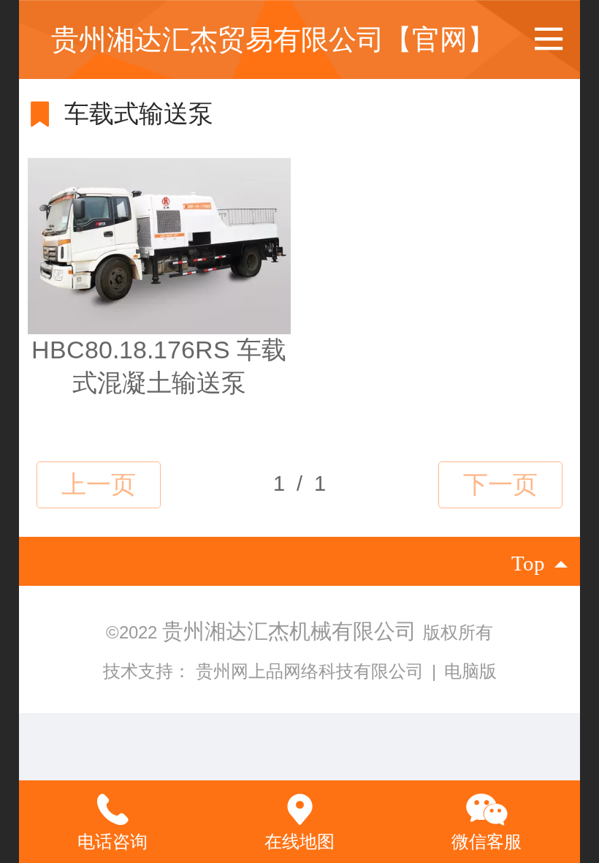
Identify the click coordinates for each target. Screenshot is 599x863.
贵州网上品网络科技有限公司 (312, 671)
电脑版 (470, 671)
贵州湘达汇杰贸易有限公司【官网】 (273, 39)
